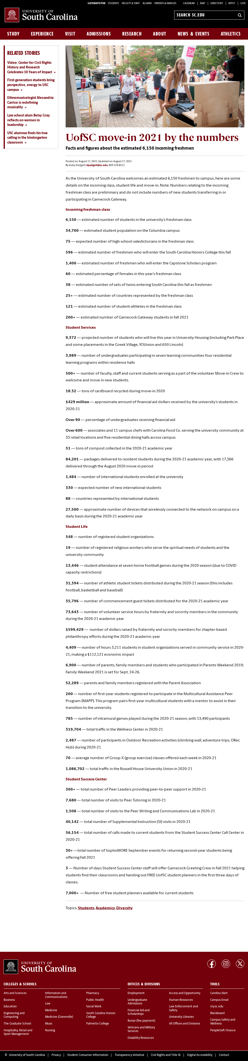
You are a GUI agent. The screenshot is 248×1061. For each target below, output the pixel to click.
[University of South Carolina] (40, 966)
